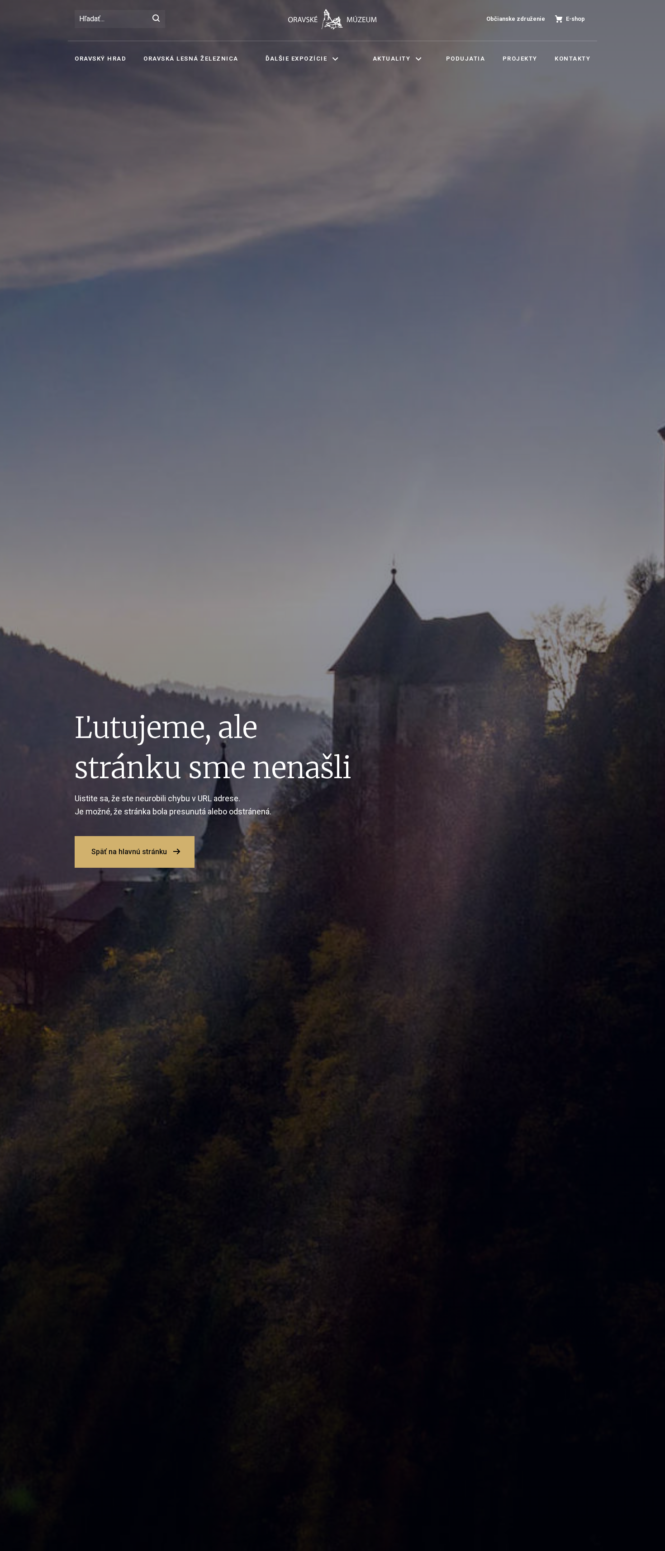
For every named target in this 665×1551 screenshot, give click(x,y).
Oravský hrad (100, 58)
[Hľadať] (156, 19)
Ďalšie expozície (296, 58)
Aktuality (392, 58)
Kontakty (572, 58)
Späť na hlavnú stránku (129, 851)
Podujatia (465, 58)
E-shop (575, 18)
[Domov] (332, 19)
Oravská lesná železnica (190, 58)
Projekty (520, 58)
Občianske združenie (515, 18)
